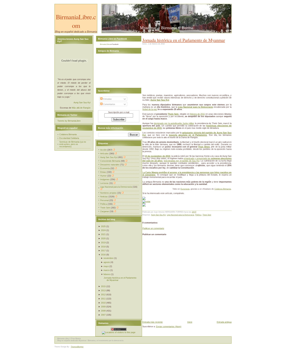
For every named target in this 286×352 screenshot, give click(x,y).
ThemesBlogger (77, 347)
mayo (106, 266)
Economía (105, 168)
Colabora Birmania (222, 189)
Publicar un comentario (153, 228)
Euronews (185, 189)
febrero (107, 274)
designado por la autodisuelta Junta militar (174, 123)
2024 (103, 230)
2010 (103, 303)
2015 (103, 286)
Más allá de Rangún (81, 108)
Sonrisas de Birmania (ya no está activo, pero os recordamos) (72, 144)
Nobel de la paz (149, 109)
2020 (103, 238)
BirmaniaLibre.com (76, 21)
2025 (103, 226)
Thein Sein (173, 114)
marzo (107, 270)
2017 (103, 250)
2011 (103, 298)
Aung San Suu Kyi (158, 215)
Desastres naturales (110, 164)
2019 (103, 242)
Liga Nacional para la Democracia (180, 215)
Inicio (189, 322)
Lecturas (104, 183)
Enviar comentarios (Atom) (168, 326)
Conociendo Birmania (110, 161)
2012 (103, 294)
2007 (103, 315)
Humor (103, 176)
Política (198, 215)
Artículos (104, 153)
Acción (103, 150)
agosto (107, 262)
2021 (103, 234)
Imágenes (105, 179)
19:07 (194, 212)
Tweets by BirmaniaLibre (69, 121)
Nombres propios (108, 193)
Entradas (107, 99)
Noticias (104, 196)
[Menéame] (144, 199)
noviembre (108, 258)
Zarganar (105, 211)
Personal (104, 200)
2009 (103, 306)
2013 (103, 290)
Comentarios (109, 104)
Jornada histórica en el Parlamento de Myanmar (183, 40)
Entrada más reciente (152, 322)
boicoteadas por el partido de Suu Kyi (181, 161)
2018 (103, 246)
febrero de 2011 (197, 114)
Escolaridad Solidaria (69, 138)
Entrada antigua (224, 322)
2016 (103, 254)
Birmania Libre (105, 44)
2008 (103, 311)
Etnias (103, 172)
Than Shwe (204, 147)
